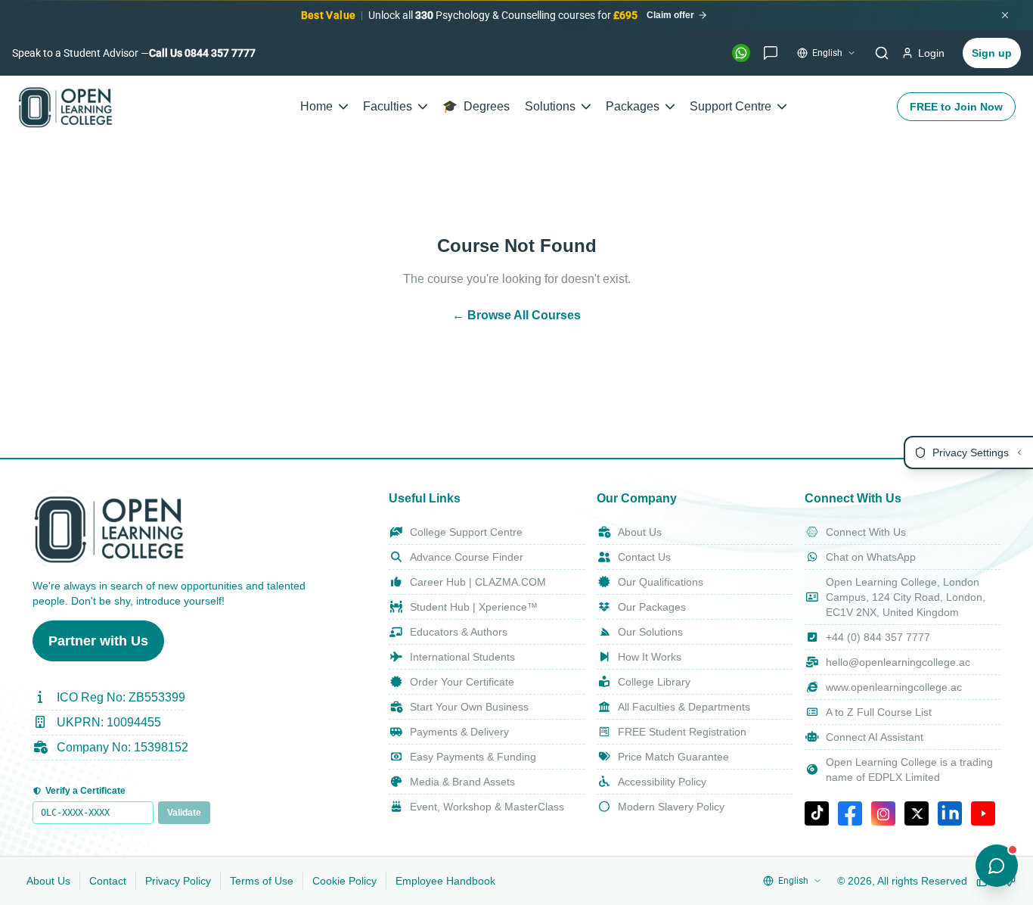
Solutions (550, 106)
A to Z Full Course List (879, 712)
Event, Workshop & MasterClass (487, 807)
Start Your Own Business (469, 707)
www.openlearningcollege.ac (894, 687)
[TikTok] (817, 813)
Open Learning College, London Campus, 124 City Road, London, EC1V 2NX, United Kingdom (905, 597)
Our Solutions (650, 632)
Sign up (992, 53)
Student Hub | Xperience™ (474, 607)
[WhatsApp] (741, 53)
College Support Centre (466, 532)
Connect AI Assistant (874, 737)
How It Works (649, 657)
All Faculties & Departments (684, 707)
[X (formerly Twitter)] (916, 813)
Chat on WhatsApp (871, 557)
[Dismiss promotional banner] (1005, 15)
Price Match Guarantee (673, 757)
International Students (462, 657)
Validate (184, 812)
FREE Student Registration (682, 732)
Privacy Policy (178, 881)
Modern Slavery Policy (671, 807)
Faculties (387, 106)
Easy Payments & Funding (473, 757)
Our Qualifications (660, 582)
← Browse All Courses (516, 315)
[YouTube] (983, 813)
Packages (632, 106)
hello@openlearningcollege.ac (898, 662)
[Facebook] (850, 813)
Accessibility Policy (662, 782)
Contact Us (644, 557)
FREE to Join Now (956, 107)
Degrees (476, 106)
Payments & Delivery (459, 732)
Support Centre (730, 106)
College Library (654, 682)
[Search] (881, 53)
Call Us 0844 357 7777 (202, 53)
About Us (640, 532)
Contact (107, 881)
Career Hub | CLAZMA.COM (478, 582)
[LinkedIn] (950, 813)
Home (316, 106)
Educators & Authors (458, 632)
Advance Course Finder (466, 557)
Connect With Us (866, 532)
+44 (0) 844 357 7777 (878, 637)
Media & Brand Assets (462, 782)
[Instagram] (883, 813)
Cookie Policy (344, 881)
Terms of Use (261, 881)
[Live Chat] (770, 53)
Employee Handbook (445, 881)
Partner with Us (98, 640)
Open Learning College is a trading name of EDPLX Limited (909, 769)
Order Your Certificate (462, 682)
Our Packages (652, 607)
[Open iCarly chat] (997, 865)
